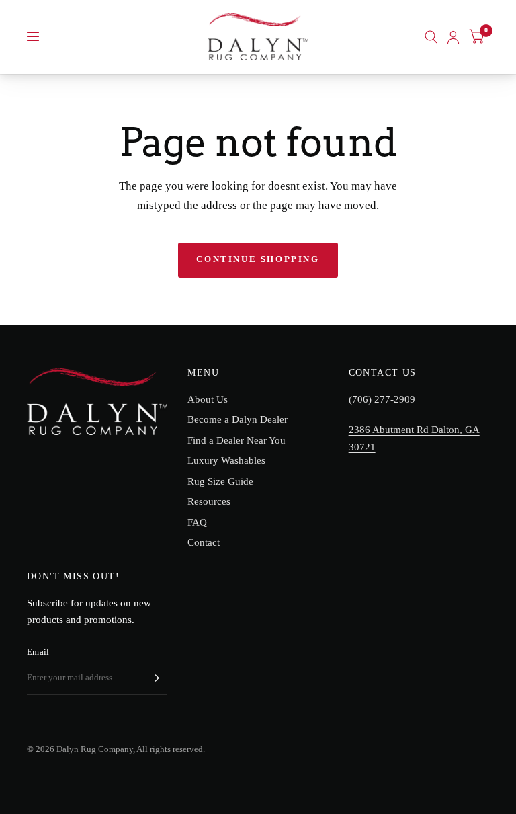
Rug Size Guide (220, 481)
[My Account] (453, 37)
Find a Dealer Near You (236, 440)
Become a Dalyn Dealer (237, 419)
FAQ (197, 522)
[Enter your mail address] (153, 677)
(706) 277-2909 (382, 399)
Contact (203, 542)
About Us (207, 399)
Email (38, 652)
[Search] (431, 37)
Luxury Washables (226, 460)
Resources (208, 501)
